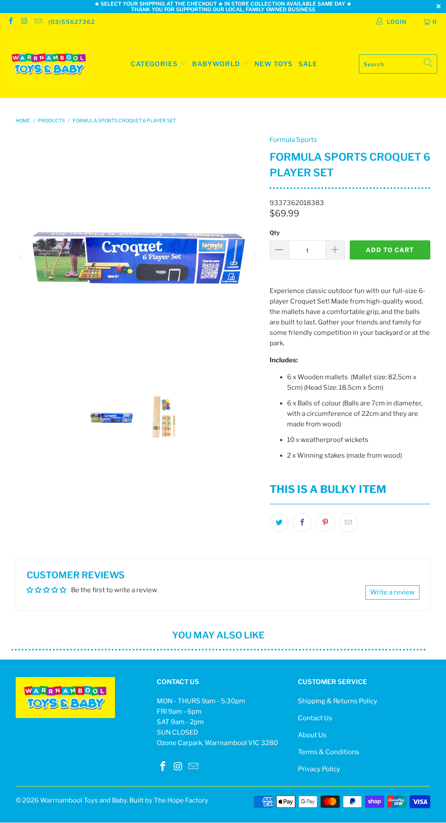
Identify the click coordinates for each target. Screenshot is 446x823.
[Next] (254, 257)
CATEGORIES (154, 64)
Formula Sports (293, 140)
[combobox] (398, 64)
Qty (275, 232)
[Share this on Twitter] (279, 522)
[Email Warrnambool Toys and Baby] (38, 21)
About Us (312, 735)
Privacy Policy (319, 769)
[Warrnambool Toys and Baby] (49, 64)
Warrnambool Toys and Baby (83, 800)
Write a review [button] (392, 592)
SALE (308, 64)
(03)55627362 (71, 21)
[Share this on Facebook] (302, 522)
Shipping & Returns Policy (337, 701)
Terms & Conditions (328, 752)
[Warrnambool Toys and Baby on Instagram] (24, 21)
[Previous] (22, 257)
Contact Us (315, 718)
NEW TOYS (273, 64)
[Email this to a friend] (348, 522)
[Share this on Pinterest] (325, 522)
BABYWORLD (217, 64)
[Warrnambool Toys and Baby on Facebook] (10, 21)
